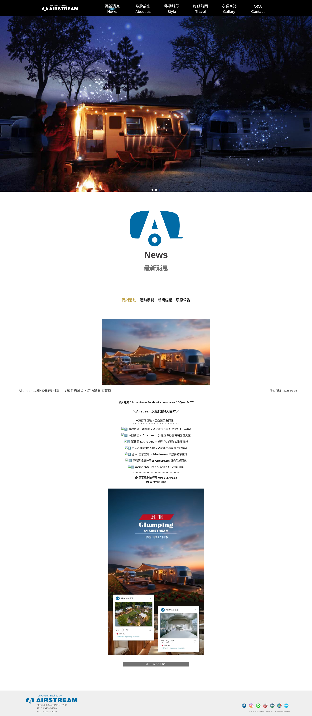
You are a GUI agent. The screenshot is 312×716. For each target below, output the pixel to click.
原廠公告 (183, 300)
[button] (152, 190)
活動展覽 (147, 300)
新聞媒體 (165, 300)
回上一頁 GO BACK (156, 664)
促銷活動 (129, 300)
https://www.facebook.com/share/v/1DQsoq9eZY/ (163, 402)
